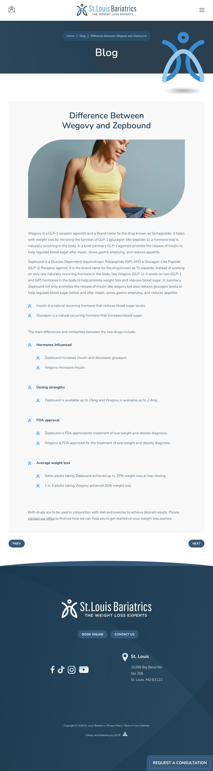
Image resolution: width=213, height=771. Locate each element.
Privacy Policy (114, 726)
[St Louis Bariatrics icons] (37, 10)
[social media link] (52, 669)
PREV (16, 543)
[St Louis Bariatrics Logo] (106, 608)
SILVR (117, 735)
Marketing (104, 735)
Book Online (92, 634)
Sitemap (144, 726)
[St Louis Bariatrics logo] (106, 10)
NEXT (196, 543)
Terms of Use (131, 726)
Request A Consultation (180, 763)
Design (90, 735)
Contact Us (124, 634)
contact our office (41, 518)
